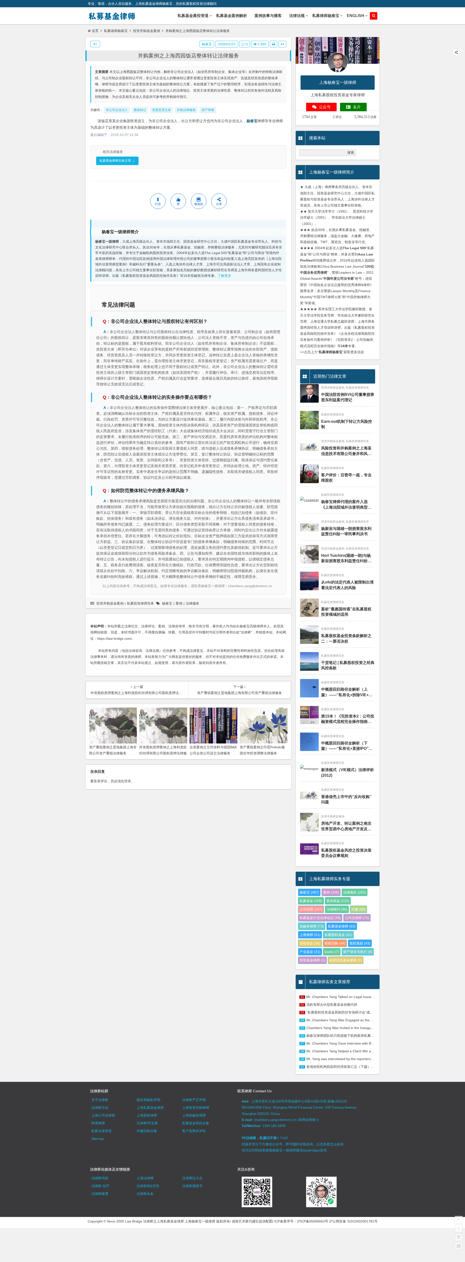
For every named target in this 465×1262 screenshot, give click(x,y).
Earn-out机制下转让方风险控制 (346, 424)
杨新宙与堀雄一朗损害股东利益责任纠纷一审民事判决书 (346, 531)
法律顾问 (336, 909)
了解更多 (224, 276)
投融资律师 (312, 926)
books (332, 952)
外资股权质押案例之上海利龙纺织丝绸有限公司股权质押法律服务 (163, 753)
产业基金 (310, 952)
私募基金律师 (342, 926)
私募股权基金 (338, 935)
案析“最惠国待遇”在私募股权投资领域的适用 (346, 611)
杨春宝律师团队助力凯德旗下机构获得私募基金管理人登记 (350, 1036)
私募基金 (311, 901)
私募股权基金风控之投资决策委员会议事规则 (346, 853)
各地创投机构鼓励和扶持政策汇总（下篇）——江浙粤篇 (348, 1067)
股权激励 (359, 943)
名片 (357, 107)
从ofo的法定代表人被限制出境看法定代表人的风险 (347, 585)
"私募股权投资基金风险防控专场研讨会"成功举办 (343, 1012)
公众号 (325, 107)
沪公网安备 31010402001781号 (353, 1221)
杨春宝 (252, 121)
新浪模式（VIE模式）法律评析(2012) (347, 772)
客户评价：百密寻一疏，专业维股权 (346, 477)
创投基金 (310, 943)
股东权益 (337, 901)
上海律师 (310, 935)
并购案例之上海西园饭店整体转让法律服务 (188, 56)
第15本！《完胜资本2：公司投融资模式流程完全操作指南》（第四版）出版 (347, 719)
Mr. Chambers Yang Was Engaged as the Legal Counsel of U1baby (357, 1020)
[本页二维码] (459, 1246)
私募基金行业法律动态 (320, 918)
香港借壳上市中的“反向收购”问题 (346, 799)
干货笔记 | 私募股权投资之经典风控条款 (347, 665)
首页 (95, 31)
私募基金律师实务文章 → (117, 160)
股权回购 (335, 943)
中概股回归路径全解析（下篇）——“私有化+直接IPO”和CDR (346, 746)
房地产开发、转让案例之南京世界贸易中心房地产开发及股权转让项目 (346, 826)
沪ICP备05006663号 (312, 1221)
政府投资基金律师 (345, 960)
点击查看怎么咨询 (329, 1144)
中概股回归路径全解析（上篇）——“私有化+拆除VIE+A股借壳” (346, 692)
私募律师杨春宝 (116, 31)
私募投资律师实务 (140, 603)
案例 (179, 603)
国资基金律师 (312, 960)
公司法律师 (357, 918)
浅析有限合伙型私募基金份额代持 (331, 1004)
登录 (127, 781)
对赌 (358, 909)
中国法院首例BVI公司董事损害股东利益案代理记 (347, 397)
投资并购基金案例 (146, 31)
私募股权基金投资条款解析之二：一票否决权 (346, 638)
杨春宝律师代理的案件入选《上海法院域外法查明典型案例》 (346, 505)
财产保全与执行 (357, 952)
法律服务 (192, 603)
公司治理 (311, 909)
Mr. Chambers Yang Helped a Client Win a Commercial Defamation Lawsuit (364, 1051)
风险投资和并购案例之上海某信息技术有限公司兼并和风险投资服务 (346, 451)
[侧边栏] (282, 44)
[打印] (273, 44)
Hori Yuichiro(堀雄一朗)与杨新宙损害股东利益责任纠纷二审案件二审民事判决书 (346, 558)
